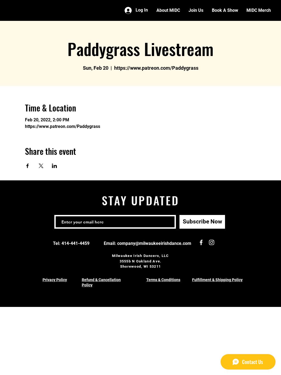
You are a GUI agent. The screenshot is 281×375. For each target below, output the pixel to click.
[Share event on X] (41, 166)
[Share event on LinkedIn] (54, 166)
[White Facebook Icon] (201, 242)
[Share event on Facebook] (27, 166)
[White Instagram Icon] (211, 242)
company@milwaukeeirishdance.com (154, 243)
